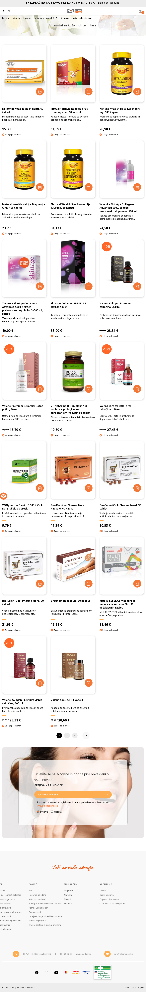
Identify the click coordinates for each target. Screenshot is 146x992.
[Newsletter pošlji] (107, 794)
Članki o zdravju (107, 895)
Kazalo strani (8, 987)
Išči (30, 890)
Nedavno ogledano (37, 895)
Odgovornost (35, 912)
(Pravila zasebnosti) (47, 805)
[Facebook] (36, 972)
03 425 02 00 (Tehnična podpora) (75, 954)
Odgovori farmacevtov (110, 899)
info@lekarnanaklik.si (123, 954)
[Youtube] (56, 972)
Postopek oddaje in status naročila (45, 903)
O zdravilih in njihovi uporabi (112, 903)
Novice (103, 890)
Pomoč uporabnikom (38, 907)
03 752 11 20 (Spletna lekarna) (37, 954)
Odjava (58, 811)
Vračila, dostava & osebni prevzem (45, 925)
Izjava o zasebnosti (26, 987)
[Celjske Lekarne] (74, 11)
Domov (5, 18)
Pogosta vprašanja (37, 920)
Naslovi (67, 899)
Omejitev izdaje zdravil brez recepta (45, 916)
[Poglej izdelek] (24, 73)
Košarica (68, 903)
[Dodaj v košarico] (40, 91)
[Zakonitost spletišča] (102, 972)
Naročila (68, 895)
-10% (106, 246)
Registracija (130, 987)
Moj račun (68, 890)
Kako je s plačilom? (37, 899)
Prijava (44, 811)
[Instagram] (46, 972)
